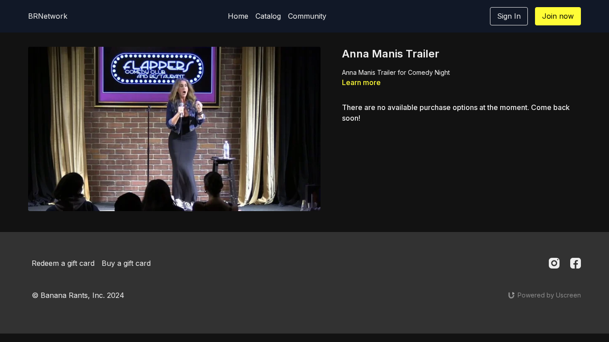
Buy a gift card (126, 263)
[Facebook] (575, 263)
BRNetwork (47, 16)
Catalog (268, 16)
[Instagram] (554, 263)
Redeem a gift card (63, 263)
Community (307, 16)
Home (238, 16)
